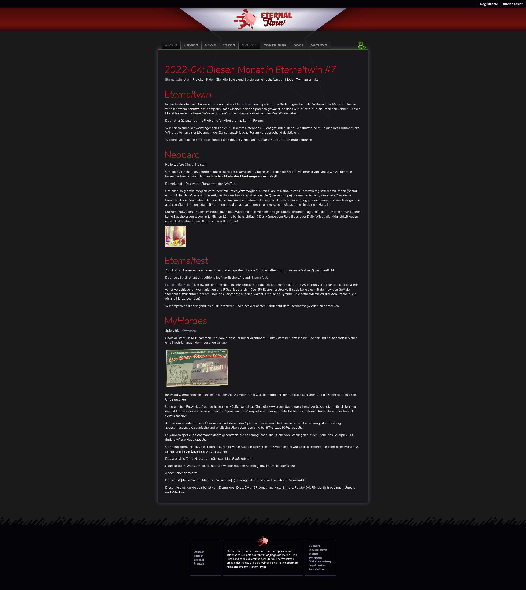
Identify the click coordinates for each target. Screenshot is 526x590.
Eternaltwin (263, 17)
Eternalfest (259, 277)
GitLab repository (320, 561)
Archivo (319, 45)
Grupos (249, 45)
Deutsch (199, 552)
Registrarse (489, 4)
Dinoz (189, 164)
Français (199, 564)
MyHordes (189, 330)
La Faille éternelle (178, 285)
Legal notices (317, 565)
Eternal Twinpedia (315, 556)
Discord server (318, 550)
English (198, 556)
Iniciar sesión (513, 4)
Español (199, 560)
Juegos (191, 45)
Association (316, 569)
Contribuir (275, 45)
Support (314, 546)
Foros (229, 45)
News (210, 45)
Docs (298, 45)
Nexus (171, 45)
